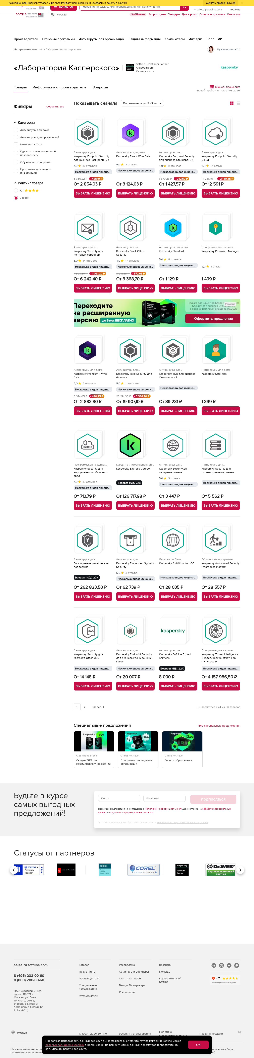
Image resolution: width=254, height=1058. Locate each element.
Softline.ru (138, 14)
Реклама (230, 304)
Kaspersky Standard (171, 251)
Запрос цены (157, 14)
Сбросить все (55, 106)
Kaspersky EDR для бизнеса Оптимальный (177, 375)
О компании (127, 992)
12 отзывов (90, 481)
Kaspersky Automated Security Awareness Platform (221, 565)
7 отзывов (89, 383)
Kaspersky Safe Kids (214, 373)
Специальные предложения (88, 987)
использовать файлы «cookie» (64, 1044)
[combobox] (142, 103)
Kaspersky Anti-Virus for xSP (176, 563)
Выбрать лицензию (92, 193)
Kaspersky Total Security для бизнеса (134, 375)
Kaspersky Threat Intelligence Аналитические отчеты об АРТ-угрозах (220, 658)
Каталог (84, 964)
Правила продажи (211, 1033)
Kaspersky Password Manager (220, 251)
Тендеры (174, 14)
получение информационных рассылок (131, 812)
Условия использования (135, 1033)
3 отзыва (174, 478)
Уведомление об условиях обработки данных (182, 822)
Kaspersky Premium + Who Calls (90, 375)
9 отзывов (175, 165)
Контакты (233, 14)
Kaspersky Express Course (133, 468)
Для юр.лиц (189, 14)
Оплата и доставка (212, 14)
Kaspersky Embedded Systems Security (135, 565)
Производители (89, 978)
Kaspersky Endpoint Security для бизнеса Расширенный (91, 158)
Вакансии (165, 964)
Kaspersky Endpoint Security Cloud (219, 158)
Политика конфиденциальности (173, 1033)
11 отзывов (132, 383)
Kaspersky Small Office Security (130, 252)
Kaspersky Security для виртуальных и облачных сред (90, 472)
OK (198, 1045)
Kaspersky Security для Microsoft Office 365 (88, 656)
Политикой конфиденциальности (163, 808)
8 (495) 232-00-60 (29, 975)
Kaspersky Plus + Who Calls (133, 156)
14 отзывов (90, 260)
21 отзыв (216, 165)
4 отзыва (131, 164)
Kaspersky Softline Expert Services (175, 656)
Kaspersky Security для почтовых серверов (88, 252)
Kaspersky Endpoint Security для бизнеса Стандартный (177, 158)
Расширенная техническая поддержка (91, 565)
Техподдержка (88, 995)
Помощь (164, 971)
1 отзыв (215, 266)
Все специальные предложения (219, 725)
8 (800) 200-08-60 (29, 980)
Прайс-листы (87, 971)
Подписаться (213, 799)
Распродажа (127, 964)
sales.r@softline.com (209, 9)
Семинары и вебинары (134, 971)
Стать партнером (130, 978)
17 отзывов (90, 165)
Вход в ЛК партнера (132, 985)
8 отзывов (175, 259)
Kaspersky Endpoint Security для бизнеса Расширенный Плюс (134, 658)
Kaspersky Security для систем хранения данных (218, 470)
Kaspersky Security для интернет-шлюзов (173, 470)
